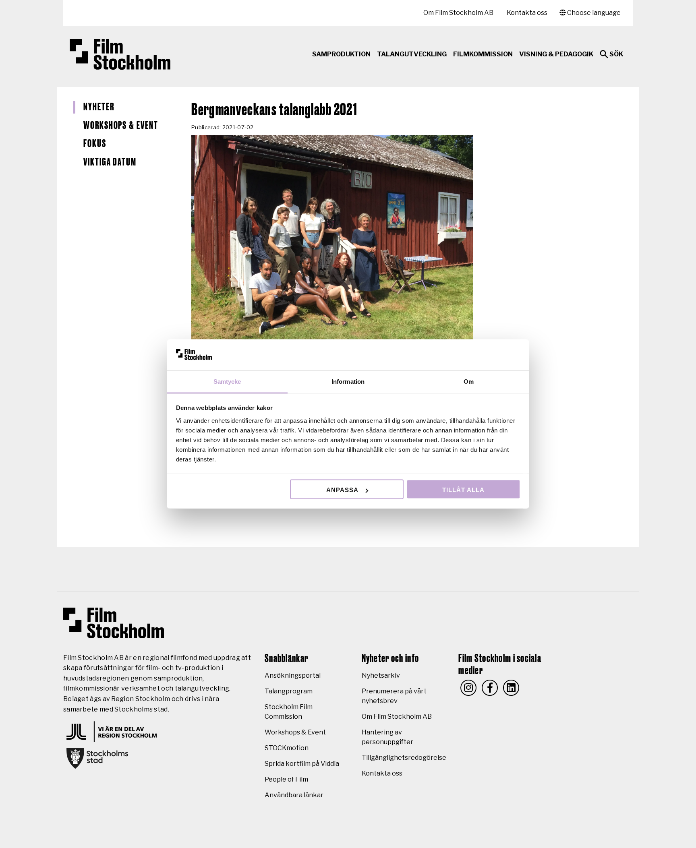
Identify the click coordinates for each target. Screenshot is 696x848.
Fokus (94, 144)
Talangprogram (289, 691)
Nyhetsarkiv (381, 675)
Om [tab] (469, 381)
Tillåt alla (463, 489)
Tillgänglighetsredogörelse (404, 757)
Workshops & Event (120, 125)
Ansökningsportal (293, 675)
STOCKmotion (287, 748)
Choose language (593, 13)
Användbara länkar (294, 795)
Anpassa (342, 489)
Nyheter (98, 107)
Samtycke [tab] (227, 381)
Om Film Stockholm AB (458, 13)
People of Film (286, 779)
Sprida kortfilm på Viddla (302, 763)
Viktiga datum (110, 162)
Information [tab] (348, 381)
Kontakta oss (527, 13)
